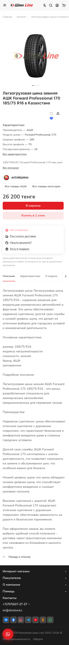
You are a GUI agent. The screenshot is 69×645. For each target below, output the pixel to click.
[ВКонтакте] (6, 619)
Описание (9, 276)
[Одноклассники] (43, 619)
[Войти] (57, 5)
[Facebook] (13, 619)
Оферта (38, 639)
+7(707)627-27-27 (15, 604)
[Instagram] (20, 619)
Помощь (9, 591)
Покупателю (12, 578)
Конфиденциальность (16, 639)
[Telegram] (28, 619)
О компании (11, 585)
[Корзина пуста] (63, 5)
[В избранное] (51, 113)
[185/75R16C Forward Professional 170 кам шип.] (35, 55)
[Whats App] (50, 619)
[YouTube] (35, 619)
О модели (51, 276)
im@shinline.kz (12, 610)
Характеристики (30, 276)
